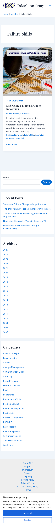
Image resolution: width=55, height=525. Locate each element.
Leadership (8, 394)
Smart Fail (19, 138)
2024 (5, 254)
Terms (27, 489)
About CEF (27, 463)
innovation (39, 135)
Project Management (13, 417)
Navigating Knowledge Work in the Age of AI (24, 221)
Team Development (12, 440)
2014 (5, 300)
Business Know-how (14, 135)
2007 (5, 332)
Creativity (7, 376)
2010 (5, 318)
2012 (5, 309)
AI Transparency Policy (27, 486)
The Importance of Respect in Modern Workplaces (27, 208)
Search (6, 177)
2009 (5, 323)
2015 (5, 295)
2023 (5, 259)
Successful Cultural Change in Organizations (24, 204)
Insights (14, 14)
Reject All (27, 520)
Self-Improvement (12, 436)
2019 (5, 277)
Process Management (13, 408)
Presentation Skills (12, 399)
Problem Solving (11, 403)
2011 (5, 314)
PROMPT (7, 422)
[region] (27, 509)
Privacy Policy (27, 483)
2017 (5, 286)
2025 (5, 249)
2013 (5, 304)
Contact (27, 473)
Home (5, 14)
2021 (5, 268)
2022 (5, 263)
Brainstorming (10, 358)
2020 (5, 272)
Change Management (13, 367)
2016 (5, 291)
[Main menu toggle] (49, 5)
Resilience (10, 138)
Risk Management (12, 431)
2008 (5, 327)
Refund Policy (27, 479)
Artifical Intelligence (12, 353)
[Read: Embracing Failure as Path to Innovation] (27, 71)
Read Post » (11, 144)
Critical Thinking (11, 381)
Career (6, 362)
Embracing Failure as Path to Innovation (23, 107)
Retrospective (9, 426)
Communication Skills (13, 371)
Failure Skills (29, 135)
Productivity (9, 413)
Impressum (27, 469)
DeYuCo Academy (30, 5)
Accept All (28, 513)
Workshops (8, 445)
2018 (5, 281)
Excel (5, 390)
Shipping (27, 476)
